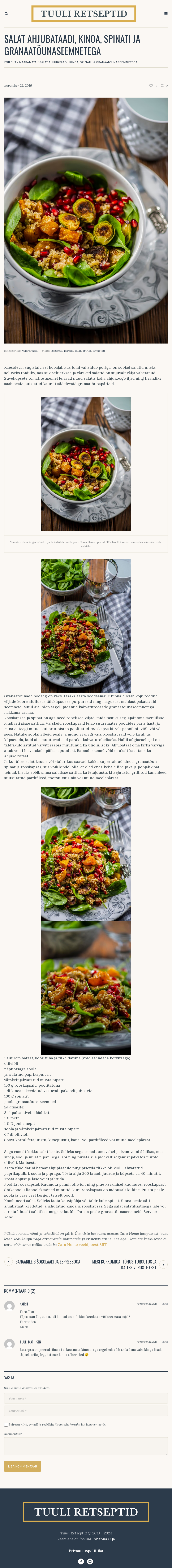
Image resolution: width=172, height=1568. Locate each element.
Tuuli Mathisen (30, 1342)
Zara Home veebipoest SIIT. (82, 1244)
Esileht (10, 62)
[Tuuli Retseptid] (86, 1512)
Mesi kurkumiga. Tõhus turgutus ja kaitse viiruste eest (124, 1264)
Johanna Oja (103, 1539)
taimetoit (99, 351)
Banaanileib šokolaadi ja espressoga (48, 1261)
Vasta (165, 1303)
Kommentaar (13, 1434)
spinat (87, 351)
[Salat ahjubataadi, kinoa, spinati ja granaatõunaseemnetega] (86, 220)
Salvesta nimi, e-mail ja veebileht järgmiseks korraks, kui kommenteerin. (57, 1424)
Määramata (27, 62)
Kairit (24, 1304)
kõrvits (68, 351)
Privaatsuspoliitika (86, 1550)
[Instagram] (90, 1561)
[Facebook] (81, 1561)
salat (78, 351)
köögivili (57, 351)
